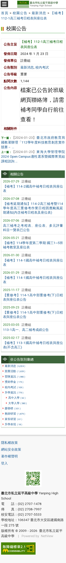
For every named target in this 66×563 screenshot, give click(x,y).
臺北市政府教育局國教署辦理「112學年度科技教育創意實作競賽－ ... (33, 142)
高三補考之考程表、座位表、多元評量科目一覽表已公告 (33, 228)
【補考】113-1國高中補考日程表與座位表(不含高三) (33, 345)
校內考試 (14, 387)
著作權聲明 (9, 456)
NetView (47, 536)
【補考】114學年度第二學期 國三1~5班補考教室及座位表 (33, 245)
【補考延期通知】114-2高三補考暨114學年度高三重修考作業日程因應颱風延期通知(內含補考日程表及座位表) (33, 208)
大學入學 (17, 403)
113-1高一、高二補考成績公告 (26, 330)
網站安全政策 (11, 449)
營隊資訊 (15, 376)
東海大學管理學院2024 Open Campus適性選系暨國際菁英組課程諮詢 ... (33, 156)
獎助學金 (14, 381)
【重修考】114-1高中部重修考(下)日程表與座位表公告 (33, 297)
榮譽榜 (12, 408)
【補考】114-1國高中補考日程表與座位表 (33, 262)
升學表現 (13, 424)
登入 (4, 463)
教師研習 (15, 413)
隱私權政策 (9, 443)
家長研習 (13, 419)
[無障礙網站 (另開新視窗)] (33, 548)
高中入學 (17, 397)
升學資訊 (14, 392)
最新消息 (15, 366)
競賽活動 (15, 371)
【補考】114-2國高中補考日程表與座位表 (33, 188)
